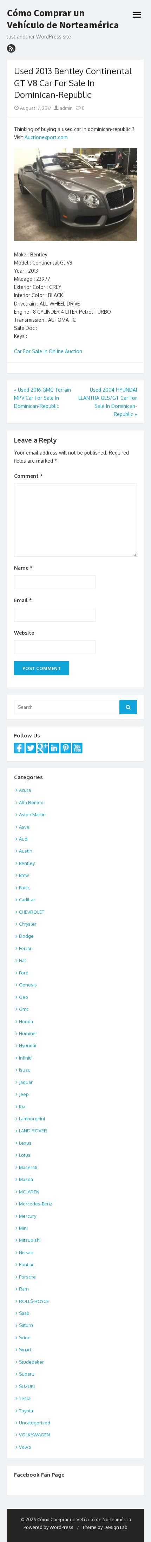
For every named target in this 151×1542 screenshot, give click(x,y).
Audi (23, 839)
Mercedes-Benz (35, 1203)
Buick (24, 887)
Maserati (28, 1167)
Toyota (26, 1410)
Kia (22, 1106)
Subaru (26, 1374)
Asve (24, 827)
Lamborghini (32, 1118)
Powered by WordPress (48, 1527)
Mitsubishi (29, 1240)
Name (23, 568)
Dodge (26, 936)
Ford (23, 972)
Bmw (24, 875)
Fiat (22, 960)
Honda (26, 1021)
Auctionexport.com (46, 137)
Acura (25, 790)
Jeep (24, 1094)
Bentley (27, 863)
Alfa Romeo (31, 802)
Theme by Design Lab (104, 1527)
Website (24, 633)
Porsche (27, 1277)
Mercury (27, 1216)
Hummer (28, 1033)
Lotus (25, 1155)
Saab (24, 1313)
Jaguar (26, 1082)
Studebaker (31, 1362)
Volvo (25, 1447)
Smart (25, 1349)
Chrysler (28, 924)
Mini (23, 1228)
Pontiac (26, 1264)
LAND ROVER (33, 1130)
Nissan (26, 1252)
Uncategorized (34, 1422)
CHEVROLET (31, 912)
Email (23, 600)
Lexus (25, 1143)
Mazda (26, 1179)
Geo (23, 997)
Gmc (23, 1009)
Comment (28, 476)
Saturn (26, 1325)
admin (66, 108)
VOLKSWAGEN (34, 1434)
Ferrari (26, 948)
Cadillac (27, 899)
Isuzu (25, 1070)
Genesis (28, 985)
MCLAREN (29, 1191)
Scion (25, 1337)
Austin (25, 851)
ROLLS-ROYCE (34, 1301)
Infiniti (25, 1058)
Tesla (25, 1398)
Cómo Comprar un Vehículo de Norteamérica (63, 19)
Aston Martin (32, 814)
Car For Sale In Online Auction (48, 351)
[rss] (11, 48)
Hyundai (27, 1045)
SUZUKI (27, 1386)
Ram (23, 1289)
